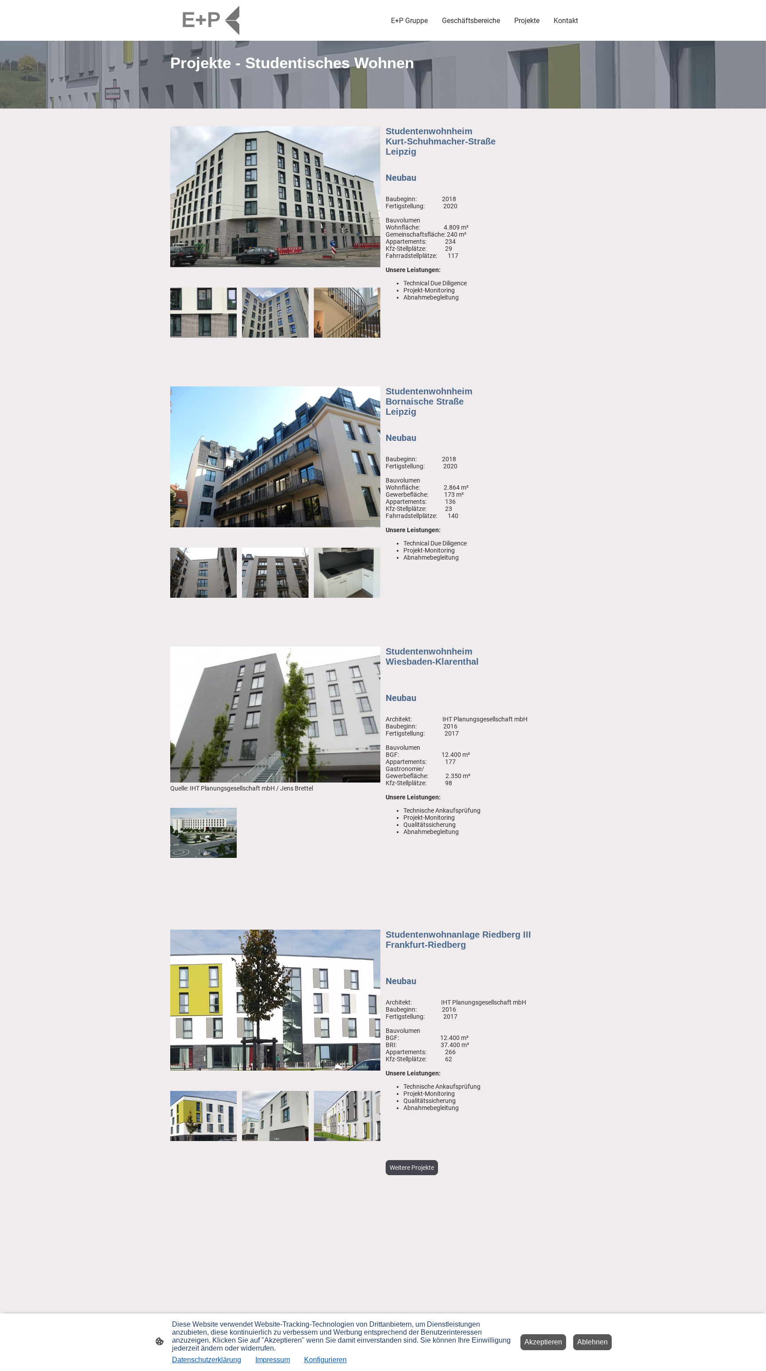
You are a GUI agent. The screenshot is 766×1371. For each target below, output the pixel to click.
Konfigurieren (325, 1359)
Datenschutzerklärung (206, 1359)
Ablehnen (592, 1342)
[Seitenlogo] (211, 20)
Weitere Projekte (412, 1167)
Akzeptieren (543, 1342)
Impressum (272, 1359)
